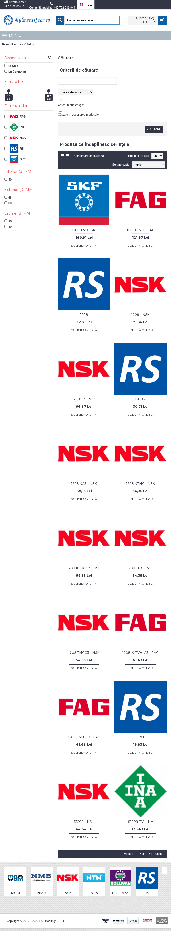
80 (10, 203)
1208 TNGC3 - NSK (84, 652)
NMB (41, 893)
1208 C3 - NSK (84, 399)
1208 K (140, 399)
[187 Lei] (48, 91)
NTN (94, 893)
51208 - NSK (84, 822)
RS (147, 893)
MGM (15, 893)
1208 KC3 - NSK (84, 483)
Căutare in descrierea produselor (79, 114)
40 (10, 179)
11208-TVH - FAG (141, 230)
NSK (68, 893)
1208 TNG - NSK (140, 568)
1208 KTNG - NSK (140, 483)
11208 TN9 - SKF (84, 230)
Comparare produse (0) (89, 155)
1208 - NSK (140, 314)
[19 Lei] (8, 91)
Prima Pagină (11, 44)
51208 (140, 737)
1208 (84, 314)
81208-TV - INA (140, 822)
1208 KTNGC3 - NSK (84, 568)
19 (10, 227)
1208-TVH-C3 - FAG (84, 737)
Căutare (29, 44)
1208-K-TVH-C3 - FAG (140, 652)
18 (10, 221)
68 (10, 197)
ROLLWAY (120, 893)
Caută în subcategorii (71, 105)
